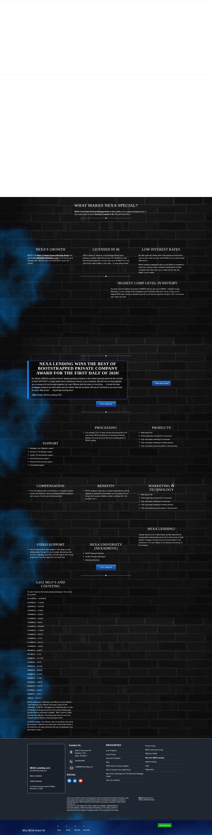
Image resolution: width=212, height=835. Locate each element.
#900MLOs (31, 650)
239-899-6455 (80, 760)
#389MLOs (31, 678)
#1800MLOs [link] (31, 614)
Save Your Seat (165, 825)
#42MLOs (30, 694)
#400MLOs (31, 674)
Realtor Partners (151, 762)
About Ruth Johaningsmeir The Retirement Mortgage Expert (124, 774)
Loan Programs (111, 750)
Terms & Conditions (113, 780)
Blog (107, 762)
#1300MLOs (31, 634)
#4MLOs (30, 698)
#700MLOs (31, 662)
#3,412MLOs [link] (31, 598)
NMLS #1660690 (36, 776)
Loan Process (111, 754)
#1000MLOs (31, 646)
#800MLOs (31, 658)
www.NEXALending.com (38, 770)
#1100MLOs (31, 642)
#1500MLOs (31, 626)
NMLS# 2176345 (151, 753)
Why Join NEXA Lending (154, 757)
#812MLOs (31, 654)
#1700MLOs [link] (31, 618)
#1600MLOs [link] (31, 622)
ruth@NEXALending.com (84, 767)
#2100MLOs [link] (31, 602)
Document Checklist (113, 758)
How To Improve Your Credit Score (118, 769)
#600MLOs (31, 666)
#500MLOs (31, 670)
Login (147, 765)
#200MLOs (31, 686)
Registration (149, 769)
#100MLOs (31, 690)
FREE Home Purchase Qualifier (117, 766)
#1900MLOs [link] (31, 610)
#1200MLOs (31, 638)
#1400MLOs (31, 630)
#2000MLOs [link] (31, 606)
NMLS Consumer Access (154, 750)
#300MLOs (31, 682)
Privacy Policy (150, 746)
